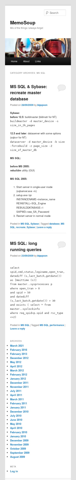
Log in (14, 471)
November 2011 (19, 387)
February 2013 (18, 354)
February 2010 (18, 432)
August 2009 (17, 457)
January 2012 (18, 378)
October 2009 (18, 448)
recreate (21, 227)
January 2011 (18, 407)
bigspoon (42, 105)
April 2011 (16, 395)
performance (57, 325)
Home (14, 61)
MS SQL (25, 223)
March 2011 (17, 399)
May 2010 (15, 424)
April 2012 (16, 366)
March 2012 (17, 370)
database (54, 223)
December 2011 (19, 382)
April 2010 (16, 428)
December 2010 (19, 411)
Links (38, 61)
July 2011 (15, 391)
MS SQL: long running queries (26, 246)
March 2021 (17, 345)
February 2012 (18, 374)
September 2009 (19, 452)
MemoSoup (22, 22)
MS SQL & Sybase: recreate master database (28, 92)
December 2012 (19, 358)
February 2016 (18, 350)
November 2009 (19, 444)
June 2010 (16, 420)
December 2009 (19, 440)
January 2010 (18, 436)
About (26, 61)
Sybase (35, 223)
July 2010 (15, 415)
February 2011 (18, 403)
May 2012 (15, 362)
